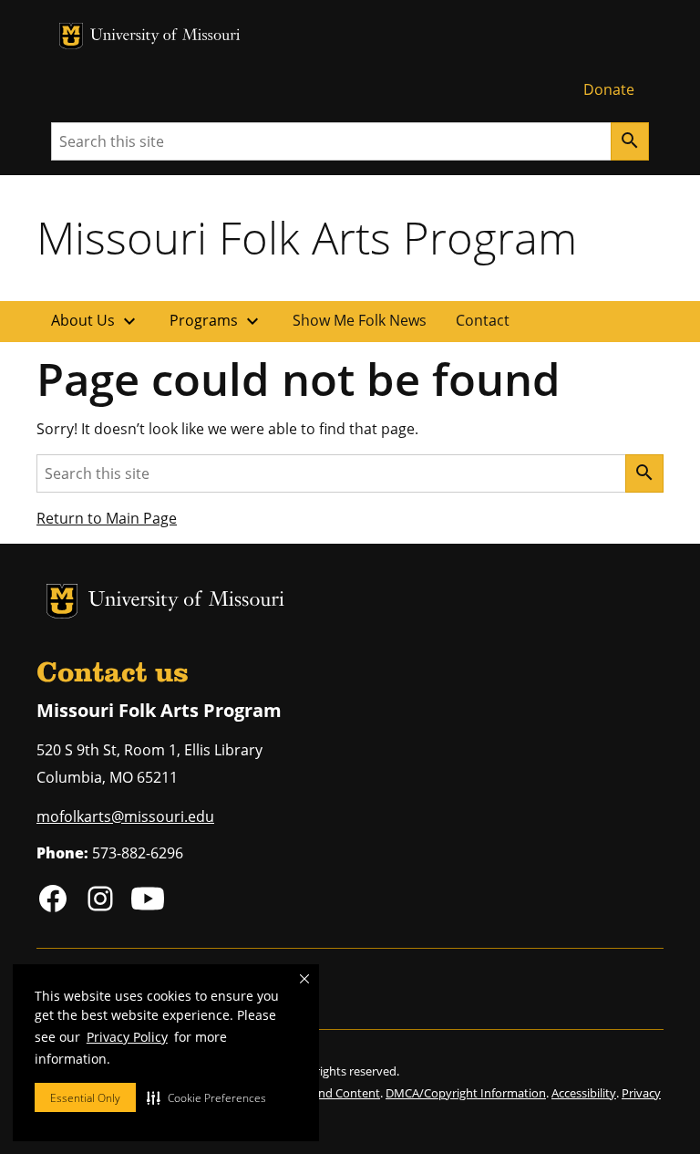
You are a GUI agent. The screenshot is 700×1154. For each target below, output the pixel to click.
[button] (206, 1097)
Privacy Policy (127, 1036)
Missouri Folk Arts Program (306, 237)
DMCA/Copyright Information (466, 1093)
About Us (95, 321)
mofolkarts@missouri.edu (125, 816)
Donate (608, 89)
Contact (483, 320)
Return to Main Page (106, 518)
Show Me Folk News (360, 320)
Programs (216, 321)
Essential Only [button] (85, 1098)
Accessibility (583, 1093)
